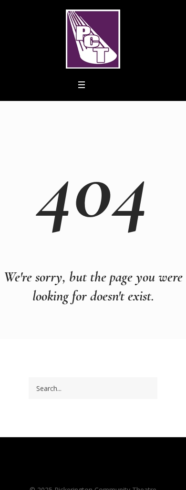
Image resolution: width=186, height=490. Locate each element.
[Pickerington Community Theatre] (93, 39)
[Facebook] (75, 471)
